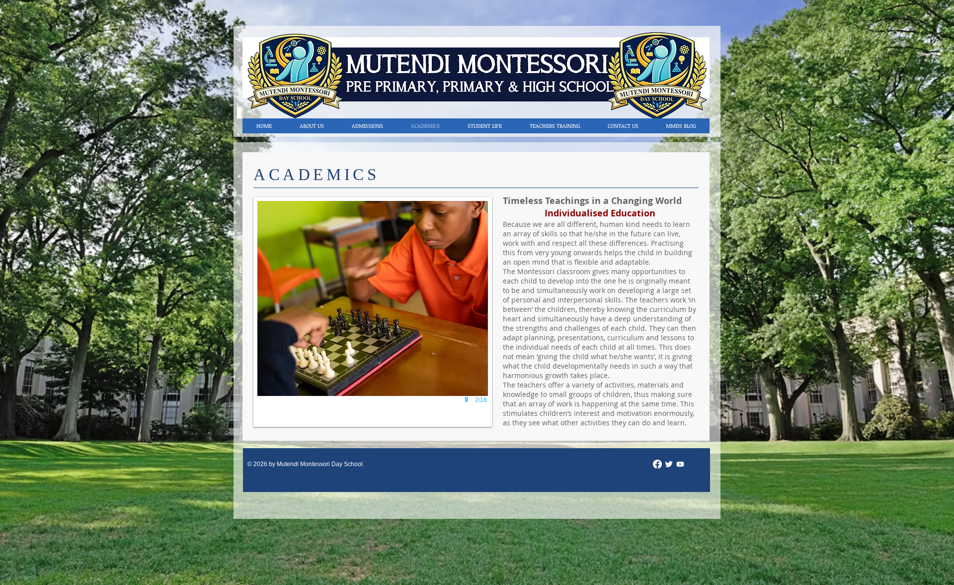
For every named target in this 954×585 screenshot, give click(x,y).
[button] (372, 312)
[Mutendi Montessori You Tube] (680, 464)
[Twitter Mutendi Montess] (668, 464)
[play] (468, 399)
